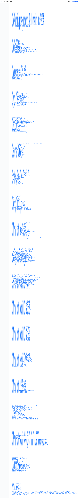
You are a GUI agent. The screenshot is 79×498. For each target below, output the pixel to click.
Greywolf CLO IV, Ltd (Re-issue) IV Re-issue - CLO (19, 126)
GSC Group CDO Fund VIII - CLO (17, 469)
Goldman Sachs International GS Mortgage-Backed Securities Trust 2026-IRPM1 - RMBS (25, 402)
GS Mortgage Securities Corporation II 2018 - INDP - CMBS (21, 328)
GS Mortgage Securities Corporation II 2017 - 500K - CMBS (21, 312)
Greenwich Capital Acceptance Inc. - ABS (18, 55)
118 (21, 493)
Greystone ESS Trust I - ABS (16, 119)
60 (14, 5)
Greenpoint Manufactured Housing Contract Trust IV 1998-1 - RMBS (22, 30)
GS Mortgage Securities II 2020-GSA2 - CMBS (19, 363)
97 (58, 5)
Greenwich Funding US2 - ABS (16, 72)
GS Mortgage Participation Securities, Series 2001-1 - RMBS (21, 220)
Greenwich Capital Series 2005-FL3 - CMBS (18, 64)
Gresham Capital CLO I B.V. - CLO (17, 79)
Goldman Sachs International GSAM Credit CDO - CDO (20, 435)
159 (13, 494)
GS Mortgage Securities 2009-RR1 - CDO (18, 225)
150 (66, 493)
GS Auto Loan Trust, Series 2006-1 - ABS (18, 204)
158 (12, 494)
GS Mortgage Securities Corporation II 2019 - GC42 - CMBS (21, 342)
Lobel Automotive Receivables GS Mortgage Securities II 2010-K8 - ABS (23, 261)
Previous (13, 4)
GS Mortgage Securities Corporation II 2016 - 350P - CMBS (21, 304)
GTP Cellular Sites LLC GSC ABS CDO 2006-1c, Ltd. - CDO (21, 454)
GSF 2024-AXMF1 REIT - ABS (16, 483)
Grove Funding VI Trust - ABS (16, 184)
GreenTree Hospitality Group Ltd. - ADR (18, 52)
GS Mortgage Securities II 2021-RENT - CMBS (19, 376)
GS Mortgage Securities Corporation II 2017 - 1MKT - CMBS (21, 310)
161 (16, 494)
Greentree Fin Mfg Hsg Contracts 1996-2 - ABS (19, 48)
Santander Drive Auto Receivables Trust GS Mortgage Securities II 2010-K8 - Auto (24, 284)
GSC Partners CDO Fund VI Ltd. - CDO (18, 473)
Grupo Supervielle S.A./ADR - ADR (17, 194)
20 (32, 4)
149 (65, 493)
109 (75, 5)
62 (16, 5)
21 (33, 4)
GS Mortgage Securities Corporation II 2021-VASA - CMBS (21, 353)
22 (34, 4)
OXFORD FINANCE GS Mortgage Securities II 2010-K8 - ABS (21, 276)
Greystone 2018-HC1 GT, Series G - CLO (18, 100)
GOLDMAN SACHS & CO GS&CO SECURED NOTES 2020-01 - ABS (22, 407)
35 (49, 4)
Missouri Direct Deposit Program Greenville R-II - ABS (20, 53)
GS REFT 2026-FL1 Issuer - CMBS (17, 404)
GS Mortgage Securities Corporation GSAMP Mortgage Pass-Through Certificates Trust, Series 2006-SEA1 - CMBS (29, 446)
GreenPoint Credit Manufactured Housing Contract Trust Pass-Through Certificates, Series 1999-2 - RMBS (28, 15)
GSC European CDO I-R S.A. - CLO (17, 461)
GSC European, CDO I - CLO (16, 463)
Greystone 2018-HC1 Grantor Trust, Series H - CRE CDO (20, 97)
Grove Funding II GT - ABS (16, 181)
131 (39, 493)
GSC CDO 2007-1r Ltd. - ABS (16, 459)
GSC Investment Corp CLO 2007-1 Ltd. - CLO (19, 470)
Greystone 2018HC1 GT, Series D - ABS (18, 99)
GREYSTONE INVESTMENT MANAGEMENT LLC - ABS (20, 120)
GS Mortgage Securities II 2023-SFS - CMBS (19, 385)
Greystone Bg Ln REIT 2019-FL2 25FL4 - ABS (19, 104)
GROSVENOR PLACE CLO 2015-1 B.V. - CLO (18, 149)
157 (76, 493)
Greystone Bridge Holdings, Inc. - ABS (18, 105)
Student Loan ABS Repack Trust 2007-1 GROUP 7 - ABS (20, 174)
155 (73, 493)
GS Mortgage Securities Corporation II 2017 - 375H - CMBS (21, 311)
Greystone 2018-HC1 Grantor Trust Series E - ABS (19, 93)
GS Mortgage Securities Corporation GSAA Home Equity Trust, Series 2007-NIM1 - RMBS (25, 433)
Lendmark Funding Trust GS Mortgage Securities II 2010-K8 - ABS (22, 258)
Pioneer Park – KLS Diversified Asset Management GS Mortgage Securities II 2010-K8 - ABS (26, 277)
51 (68, 4)
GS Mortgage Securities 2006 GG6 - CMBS (18, 224)
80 (38, 5)
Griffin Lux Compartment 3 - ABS (17, 130)
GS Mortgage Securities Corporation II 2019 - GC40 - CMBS (21, 341)
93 (53, 5)
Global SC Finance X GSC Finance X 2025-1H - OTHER (20, 468)
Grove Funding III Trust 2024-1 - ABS (17, 183)
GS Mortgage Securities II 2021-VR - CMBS (18, 382)
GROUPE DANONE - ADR (16, 178)
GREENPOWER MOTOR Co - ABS (17, 37)
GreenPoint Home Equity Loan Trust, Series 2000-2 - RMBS (21, 26)
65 (20, 5)
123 (28, 493)
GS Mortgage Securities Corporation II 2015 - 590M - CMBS (21, 299)
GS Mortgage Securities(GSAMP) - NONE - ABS (19, 232)
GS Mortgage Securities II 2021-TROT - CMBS (19, 381)
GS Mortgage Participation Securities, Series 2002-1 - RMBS (21, 222)
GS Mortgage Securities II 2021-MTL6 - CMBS (19, 375)
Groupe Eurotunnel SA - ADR (16, 179)
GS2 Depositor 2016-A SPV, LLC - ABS (18, 413)
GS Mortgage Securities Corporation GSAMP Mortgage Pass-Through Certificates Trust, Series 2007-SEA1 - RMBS (29, 447)
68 (23, 5)
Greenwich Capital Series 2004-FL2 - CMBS (19, 62)
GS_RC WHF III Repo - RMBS (16, 411)
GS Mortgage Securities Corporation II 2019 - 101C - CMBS (21, 333)
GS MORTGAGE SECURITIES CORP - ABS (18, 228)
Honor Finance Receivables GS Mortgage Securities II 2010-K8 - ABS (22, 249)
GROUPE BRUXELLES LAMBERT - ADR (18, 177)
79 (37, 5)
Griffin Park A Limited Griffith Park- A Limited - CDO (19, 133)
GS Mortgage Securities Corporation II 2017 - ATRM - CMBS (21, 314)
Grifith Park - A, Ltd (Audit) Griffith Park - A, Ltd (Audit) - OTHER (21, 132)
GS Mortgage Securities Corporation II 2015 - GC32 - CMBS (21, 302)
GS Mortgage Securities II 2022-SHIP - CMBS (19, 383)
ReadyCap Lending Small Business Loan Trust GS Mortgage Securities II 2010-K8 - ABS (25, 279)
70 (26, 5)
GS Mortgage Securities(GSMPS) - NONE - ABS (19, 234)
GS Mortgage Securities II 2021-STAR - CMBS (19, 379)
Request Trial (74, 1)
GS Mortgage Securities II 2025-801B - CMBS (19, 388)
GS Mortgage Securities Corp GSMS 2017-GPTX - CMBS (20, 229)
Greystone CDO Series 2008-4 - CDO (18, 107)
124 (29, 493)
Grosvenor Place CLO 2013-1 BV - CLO (18, 148)
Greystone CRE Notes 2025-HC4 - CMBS (18, 118)
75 (32, 5)
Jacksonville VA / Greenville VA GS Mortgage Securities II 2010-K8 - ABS (23, 251)
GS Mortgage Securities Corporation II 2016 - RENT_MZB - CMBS (22, 309)
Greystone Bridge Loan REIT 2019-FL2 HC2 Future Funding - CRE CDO (22, 106)
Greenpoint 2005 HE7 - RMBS (16, 10)
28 (41, 4)
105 (69, 5)
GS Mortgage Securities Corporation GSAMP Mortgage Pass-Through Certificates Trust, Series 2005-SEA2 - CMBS (29, 445)
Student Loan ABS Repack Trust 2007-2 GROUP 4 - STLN (21, 169)
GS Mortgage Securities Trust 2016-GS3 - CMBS (19, 391)
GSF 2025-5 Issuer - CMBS (16, 484)
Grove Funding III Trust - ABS (16, 182)
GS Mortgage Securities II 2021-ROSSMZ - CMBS (19, 378)
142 (55, 493)
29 (42, 4)
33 (47, 4)
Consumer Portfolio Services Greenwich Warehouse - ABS (21, 75)
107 (72, 5)
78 (35, 5)
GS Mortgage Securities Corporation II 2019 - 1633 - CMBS (21, 334)
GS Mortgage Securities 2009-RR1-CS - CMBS (19, 226)
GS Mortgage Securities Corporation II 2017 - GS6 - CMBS (21, 317)
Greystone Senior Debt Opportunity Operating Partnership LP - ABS (22, 122)
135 (45, 493)
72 (28, 5)
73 (29, 5)
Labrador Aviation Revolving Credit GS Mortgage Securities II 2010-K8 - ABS (23, 257)
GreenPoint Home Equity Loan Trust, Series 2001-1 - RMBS (21, 28)
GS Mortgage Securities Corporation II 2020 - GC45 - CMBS (21, 349)
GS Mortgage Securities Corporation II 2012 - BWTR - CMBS (21, 288)
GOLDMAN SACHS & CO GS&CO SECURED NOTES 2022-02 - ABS (22, 409)
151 (67, 493)
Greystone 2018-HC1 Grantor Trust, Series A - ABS (19, 94)
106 (71, 5)
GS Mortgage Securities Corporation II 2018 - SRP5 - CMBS (21, 330)
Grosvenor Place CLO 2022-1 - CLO (17, 150)
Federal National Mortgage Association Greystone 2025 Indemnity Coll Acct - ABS (24, 102)
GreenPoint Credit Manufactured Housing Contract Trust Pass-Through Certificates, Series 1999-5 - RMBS (28, 18)
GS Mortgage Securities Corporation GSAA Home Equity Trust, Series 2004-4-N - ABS (25, 419)
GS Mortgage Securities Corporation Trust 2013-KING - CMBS (21, 357)
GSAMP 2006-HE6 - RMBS (16, 437)
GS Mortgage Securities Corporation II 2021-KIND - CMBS (21, 352)
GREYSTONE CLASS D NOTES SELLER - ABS (19, 108)
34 (48, 4)
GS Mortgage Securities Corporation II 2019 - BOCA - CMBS (21, 337)
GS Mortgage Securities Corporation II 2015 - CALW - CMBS (21, 300)
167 (24, 494)
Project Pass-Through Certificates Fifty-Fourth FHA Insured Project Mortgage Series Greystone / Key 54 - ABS (28, 90)
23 (35, 4)
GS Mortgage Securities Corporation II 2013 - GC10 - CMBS (21, 291)
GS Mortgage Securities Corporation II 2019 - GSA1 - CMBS (21, 343)
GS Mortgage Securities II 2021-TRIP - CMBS (19, 380)
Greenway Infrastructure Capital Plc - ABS (18, 54)
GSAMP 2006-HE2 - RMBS (16, 436)
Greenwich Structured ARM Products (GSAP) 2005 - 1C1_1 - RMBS (22, 73)
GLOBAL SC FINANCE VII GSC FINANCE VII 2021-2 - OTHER (21, 467)
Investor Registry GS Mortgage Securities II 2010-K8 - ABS (21, 250)
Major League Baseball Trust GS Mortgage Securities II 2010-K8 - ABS (22, 264)
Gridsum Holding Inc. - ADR (16, 129)
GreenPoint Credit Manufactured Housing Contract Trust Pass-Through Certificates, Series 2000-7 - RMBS (28, 23)
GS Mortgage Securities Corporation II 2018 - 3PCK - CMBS (21, 324)
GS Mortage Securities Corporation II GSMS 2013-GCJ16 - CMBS (22, 210)
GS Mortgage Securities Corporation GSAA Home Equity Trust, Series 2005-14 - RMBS (25, 422)
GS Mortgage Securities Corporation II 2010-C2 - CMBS (20, 286)
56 (74, 4)
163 (19, 494)
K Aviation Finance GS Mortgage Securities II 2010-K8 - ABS (21, 254)
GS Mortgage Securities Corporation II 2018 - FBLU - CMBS (21, 326)
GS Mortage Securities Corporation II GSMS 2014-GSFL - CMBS (21, 211)
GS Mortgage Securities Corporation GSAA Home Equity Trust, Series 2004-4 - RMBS (25, 418)
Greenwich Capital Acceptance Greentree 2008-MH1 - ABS (21, 47)
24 (36, 4)
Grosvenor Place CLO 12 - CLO (17, 147)
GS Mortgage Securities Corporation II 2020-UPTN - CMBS (21, 351)
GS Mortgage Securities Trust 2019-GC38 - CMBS (19, 393)
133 (42, 493)
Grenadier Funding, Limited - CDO (17, 78)
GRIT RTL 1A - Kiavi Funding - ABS (17, 140)
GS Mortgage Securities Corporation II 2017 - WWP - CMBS (21, 323)
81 (39, 5)
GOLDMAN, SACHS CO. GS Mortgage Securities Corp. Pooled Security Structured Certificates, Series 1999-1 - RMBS (29, 237)
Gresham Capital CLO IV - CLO (16, 82)
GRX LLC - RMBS (14, 197)
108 (73, 5)
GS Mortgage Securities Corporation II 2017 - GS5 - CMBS (21, 316)
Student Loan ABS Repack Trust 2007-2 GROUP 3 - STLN (21, 167)
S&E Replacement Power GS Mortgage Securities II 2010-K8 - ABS (22, 283)
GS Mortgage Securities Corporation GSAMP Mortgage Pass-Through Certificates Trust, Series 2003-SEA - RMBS (29, 439)
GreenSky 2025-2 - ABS (16, 40)
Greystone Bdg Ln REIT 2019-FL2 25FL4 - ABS (19, 103)
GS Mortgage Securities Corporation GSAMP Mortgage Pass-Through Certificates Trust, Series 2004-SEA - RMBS (29, 442)
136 (46, 493)
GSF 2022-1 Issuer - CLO (16, 481)
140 (52, 493)
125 (31, 493)
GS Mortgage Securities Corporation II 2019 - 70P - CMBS (21, 336)
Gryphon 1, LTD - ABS (15, 198)
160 (14, 494)
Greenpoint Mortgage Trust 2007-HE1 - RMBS (19, 35)
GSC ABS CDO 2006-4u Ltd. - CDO (17, 457)
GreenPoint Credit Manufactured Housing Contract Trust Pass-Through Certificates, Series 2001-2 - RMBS (28, 24)
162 (17, 494)
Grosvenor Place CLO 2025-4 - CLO (17, 155)
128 (35, 493)
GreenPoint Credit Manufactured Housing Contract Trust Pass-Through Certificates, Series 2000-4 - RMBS (28, 20)
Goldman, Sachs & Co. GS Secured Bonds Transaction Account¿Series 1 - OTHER (24, 405)
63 (17, 5)
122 (27, 493)
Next (26, 494)
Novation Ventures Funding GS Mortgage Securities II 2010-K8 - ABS (22, 272)
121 (25, 493)
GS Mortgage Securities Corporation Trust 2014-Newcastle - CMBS (22, 359)
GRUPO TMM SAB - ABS (16, 196)
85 (44, 5)
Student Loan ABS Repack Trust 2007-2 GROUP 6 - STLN (21, 173)
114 (16, 493)
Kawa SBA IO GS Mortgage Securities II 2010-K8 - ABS (20, 253)
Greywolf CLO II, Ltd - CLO (16, 124)
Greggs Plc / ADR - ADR (15, 77)
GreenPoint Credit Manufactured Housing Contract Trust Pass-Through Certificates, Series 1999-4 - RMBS (28, 17)
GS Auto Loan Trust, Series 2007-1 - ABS (18, 205)
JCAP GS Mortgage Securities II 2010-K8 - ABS (19, 252)
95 (56, 5)
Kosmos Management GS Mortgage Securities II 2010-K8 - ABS (21, 255)
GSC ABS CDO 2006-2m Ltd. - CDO (17, 455)
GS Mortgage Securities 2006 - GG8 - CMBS (19, 223)
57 (75, 4)
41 (56, 4)
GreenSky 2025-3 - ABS (16, 41)
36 (50, 4)
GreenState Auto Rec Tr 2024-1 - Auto (18, 44)
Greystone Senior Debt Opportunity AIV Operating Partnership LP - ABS (23, 121)
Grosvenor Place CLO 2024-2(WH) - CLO (18, 152)
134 (43, 493)
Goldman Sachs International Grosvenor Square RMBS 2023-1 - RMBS (22, 159)
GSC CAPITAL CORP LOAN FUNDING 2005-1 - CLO (19, 458)
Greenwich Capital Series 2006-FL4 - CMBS (19, 67)
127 (34, 493)
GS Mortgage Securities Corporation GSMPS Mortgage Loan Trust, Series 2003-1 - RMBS (25, 238)
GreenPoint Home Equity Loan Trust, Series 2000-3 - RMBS (21, 27)
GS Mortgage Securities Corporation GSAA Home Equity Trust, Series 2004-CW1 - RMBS (25, 420)
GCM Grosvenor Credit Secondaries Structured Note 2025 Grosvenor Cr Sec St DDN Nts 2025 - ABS (27, 143)
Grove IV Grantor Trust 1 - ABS (16, 185)
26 (39, 4)
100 (62, 5)
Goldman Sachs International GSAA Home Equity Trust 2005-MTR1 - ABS (23, 417)
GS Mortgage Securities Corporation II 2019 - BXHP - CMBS (21, 338)
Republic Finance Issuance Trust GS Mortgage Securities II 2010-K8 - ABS (23, 281)
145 (59, 493)
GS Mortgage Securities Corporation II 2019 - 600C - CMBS (21, 335)
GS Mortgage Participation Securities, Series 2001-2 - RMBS (21, 221)
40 (55, 4)
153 (70, 493)
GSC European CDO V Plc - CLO (17, 462)
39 (54, 4)
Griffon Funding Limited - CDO (16, 134)
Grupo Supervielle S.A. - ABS (16, 193)
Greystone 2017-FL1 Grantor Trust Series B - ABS (19, 92)
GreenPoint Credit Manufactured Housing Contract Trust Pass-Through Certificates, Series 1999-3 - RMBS (28, 16)
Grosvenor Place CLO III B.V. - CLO (17, 158)
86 (45, 5)
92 (52, 5)
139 (50, 493)
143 (56, 493)
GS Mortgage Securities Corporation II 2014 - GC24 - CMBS (21, 297)
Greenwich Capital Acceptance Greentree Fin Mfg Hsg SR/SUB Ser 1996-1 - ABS (24, 51)
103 (66, 5)
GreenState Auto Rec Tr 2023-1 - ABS (18, 43)
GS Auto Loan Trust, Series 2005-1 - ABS (18, 203)
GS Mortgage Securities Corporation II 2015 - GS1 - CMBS (21, 303)
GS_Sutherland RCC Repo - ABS (17, 412)
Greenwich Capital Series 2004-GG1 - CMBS (19, 63)
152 (69, 493)
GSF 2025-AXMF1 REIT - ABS (16, 487)
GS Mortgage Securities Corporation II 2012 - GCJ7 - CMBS (21, 289)
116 (19, 493)
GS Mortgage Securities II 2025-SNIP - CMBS (19, 389)
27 (40, 4)
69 (25, 5)
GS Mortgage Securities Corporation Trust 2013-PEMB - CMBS (21, 358)
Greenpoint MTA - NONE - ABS (17, 36)
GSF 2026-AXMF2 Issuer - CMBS (17, 488)
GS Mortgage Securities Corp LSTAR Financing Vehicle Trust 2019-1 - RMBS (23, 231)
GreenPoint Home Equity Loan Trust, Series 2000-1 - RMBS (21, 25)
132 (41, 493)
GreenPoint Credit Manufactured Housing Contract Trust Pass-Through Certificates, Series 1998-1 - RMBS (28, 13)
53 (70, 4)
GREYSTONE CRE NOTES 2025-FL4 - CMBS (19, 117)
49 (66, 4)
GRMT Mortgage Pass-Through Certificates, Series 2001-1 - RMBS (22, 142)
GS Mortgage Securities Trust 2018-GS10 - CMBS (19, 392)
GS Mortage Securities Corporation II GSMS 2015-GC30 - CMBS (21, 212)
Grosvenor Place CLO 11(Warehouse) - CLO (18, 146)
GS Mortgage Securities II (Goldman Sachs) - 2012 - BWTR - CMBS (22, 361)
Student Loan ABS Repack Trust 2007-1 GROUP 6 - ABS (20, 172)
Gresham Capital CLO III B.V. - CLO (17, 81)
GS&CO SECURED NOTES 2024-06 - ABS (18, 410)
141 (53, 493)
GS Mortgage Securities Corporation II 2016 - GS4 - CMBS (21, 307)
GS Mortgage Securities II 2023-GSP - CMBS (19, 384)
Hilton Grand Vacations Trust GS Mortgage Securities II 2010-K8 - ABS (22, 248)
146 (60, 493)
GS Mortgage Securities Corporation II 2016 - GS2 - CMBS (21, 306)
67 (22, 5)
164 (20, 494)
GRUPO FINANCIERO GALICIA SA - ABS (18, 192)
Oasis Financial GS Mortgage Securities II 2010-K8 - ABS (20, 274)
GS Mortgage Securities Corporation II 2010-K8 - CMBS (20, 287)
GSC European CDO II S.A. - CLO (17, 460)
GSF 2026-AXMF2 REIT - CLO (16, 489)
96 (57, 5)
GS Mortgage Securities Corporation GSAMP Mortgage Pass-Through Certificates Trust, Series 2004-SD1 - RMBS (29, 441)
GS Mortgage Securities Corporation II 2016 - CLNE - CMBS (21, 305)
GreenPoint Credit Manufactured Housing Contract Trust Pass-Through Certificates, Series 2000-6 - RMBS (28, 22)
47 (63, 4)
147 (62, 493)
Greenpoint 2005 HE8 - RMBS (16, 11)
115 (18, 493)
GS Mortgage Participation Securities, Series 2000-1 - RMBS (21, 219)
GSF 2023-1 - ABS (15, 482)
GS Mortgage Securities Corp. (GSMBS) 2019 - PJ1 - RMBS (21, 233)
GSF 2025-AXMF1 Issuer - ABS (16, 486)
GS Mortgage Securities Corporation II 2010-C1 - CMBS (20, 285)
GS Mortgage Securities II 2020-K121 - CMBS (19, 365)
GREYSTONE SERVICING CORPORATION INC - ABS (20, 123)
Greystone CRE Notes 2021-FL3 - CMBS (18, 114)
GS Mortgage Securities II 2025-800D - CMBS (19, 387)
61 (15, 5)
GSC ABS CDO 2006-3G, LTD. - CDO (17, 456)
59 (13, 5)
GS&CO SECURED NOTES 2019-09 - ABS (18, 406)
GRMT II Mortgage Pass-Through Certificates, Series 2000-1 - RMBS (22, 141)
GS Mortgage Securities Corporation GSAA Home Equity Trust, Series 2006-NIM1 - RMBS (25, 428)
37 (51, 4)
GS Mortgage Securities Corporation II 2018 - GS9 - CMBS (21, 327)
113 (15, 493)
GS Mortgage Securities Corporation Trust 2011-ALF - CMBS (21, 355)
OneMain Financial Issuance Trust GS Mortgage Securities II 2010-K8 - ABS (23, 275)
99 (61, 5)
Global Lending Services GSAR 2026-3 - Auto (19, 448)
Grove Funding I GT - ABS (16, 180)
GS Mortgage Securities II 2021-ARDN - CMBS (19, 368)
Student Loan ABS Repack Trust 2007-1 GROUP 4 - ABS (20, 168)
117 (20, 493)
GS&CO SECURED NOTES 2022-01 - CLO (18, 408)
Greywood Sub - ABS (15, 128)
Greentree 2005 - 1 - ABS (16, 45)
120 (24, 493)
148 (63, 493)
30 (43, 4)
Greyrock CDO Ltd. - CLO (16, 89)
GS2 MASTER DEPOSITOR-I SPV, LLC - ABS (18, 415)
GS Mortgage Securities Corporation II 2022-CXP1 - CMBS (21, 354)
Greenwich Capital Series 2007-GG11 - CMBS (19, 69)
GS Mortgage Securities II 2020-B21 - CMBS (18, 362)
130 (38, 493)
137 (48, 493)
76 (33, 5)
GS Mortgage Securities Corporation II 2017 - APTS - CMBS (21, 313)
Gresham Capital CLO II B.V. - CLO (17, 80)
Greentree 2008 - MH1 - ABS (16, 46)
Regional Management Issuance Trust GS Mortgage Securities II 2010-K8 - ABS (24, 280)
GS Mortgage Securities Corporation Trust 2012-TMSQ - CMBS (21, 356)
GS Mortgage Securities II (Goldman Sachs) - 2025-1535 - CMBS (22, 239)
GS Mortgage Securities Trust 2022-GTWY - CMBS (20, 396)
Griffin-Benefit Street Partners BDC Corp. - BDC (19, 131)
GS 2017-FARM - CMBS (15, 200)
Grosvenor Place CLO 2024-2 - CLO (17, 151)
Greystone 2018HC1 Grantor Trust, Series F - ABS (19, 96)
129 (36, 493)
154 (71, 493)
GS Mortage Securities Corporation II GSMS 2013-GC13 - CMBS (21, 209)
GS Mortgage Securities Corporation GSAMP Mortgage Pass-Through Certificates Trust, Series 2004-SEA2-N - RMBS (30, 444)
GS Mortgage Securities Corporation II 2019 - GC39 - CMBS (21, 340)
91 (51, 5)
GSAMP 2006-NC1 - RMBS (16, 438)
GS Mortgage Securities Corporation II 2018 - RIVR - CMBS (21, 329)
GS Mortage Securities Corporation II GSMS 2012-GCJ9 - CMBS (21, 208)
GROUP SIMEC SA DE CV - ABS (17, 176)
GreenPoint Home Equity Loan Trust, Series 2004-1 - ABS (20, 29)
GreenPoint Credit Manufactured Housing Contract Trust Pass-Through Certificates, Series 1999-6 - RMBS (28, 19)
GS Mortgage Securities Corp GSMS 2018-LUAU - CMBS (20, 230)
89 (49, 5)
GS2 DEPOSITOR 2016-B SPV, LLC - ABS (18, 414)
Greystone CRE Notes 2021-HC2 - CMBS (18, 115)
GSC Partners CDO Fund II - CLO (17, 471)
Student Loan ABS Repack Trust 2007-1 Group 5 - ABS (20, 170)
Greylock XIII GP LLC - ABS (16, 88)
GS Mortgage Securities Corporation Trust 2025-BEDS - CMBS (21, 360)
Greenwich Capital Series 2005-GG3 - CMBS (19, 65)
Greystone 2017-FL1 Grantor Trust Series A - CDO (19, 91)
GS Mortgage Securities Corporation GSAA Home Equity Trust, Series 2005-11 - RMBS (25, 421)
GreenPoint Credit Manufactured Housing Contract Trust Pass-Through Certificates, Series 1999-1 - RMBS (28, 14)
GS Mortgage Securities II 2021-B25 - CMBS (18, 369)
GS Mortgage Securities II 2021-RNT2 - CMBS (19, 377)
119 (23, 493)
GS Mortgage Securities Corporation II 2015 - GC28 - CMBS (21, 301)
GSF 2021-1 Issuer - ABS (15, 480)
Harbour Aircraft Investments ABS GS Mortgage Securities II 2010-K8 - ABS (23, 246)
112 (14, 493)
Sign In (69, 1)
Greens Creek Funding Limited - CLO (17, 38)
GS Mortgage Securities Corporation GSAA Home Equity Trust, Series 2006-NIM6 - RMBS (25, 432)
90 (50, 5)
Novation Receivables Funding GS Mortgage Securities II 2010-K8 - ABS (23, 271)
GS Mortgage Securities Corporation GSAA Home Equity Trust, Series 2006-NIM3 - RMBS (25, 429)
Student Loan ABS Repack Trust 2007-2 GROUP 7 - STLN (21, 175)
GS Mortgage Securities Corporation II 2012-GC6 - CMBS (20, 290)
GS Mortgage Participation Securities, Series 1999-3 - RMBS (21, 218)
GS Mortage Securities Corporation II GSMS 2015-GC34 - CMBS (21, 213)
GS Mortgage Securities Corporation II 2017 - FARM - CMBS (21, 315)
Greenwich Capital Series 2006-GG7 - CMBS (19, 68)
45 (61, 4)
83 (41, 5)
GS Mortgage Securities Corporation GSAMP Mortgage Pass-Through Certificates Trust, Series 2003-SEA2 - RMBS (29, 440)
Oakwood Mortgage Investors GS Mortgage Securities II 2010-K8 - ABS (23, 273)
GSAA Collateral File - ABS (16, 416)
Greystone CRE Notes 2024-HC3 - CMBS (18, 116)
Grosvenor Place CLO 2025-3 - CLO (17, 153)
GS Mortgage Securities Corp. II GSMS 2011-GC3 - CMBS (20, 235)
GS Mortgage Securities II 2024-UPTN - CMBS (19, 386)
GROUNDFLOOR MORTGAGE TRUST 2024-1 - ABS (19, 160)
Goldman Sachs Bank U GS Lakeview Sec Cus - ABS (20, 207)
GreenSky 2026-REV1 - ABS (16, 42)
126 (32, 493)
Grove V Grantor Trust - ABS (16, 186)
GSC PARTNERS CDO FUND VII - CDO (18, 474)
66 (21, 5)
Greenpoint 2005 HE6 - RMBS (16, 9)
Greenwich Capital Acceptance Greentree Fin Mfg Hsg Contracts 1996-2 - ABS (24, 49)
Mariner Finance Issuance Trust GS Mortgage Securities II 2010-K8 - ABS (23, 265)
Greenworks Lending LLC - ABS (17, 76)
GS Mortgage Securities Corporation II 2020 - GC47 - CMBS (21, 350)
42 (57, 4)
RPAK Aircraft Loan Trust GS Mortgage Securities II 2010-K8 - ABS (22, 282)
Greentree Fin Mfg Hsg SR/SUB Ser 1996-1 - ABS (19, 50)
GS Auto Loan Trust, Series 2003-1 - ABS (18, 202)
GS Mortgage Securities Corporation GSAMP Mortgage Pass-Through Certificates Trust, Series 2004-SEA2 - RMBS (29, 443)
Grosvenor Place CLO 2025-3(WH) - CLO (18, 154)
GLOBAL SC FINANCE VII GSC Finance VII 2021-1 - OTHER (20, 466)
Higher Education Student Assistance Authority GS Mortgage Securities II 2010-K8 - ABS (25, 247)
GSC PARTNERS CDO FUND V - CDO (17, 472)
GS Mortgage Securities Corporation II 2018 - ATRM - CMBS (21, 325)
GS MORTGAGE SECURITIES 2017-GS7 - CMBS (19, 227)
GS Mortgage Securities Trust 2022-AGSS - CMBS (19, 395)
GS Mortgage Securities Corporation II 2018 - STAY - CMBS (21, 331)
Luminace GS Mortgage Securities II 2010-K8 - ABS (20, 262)
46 (62, 4)
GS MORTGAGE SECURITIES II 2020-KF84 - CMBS (19, 366)
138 (49, 493)
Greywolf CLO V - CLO (15, 127)
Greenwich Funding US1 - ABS (16, 71)
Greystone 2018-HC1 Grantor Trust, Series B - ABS (19, 95)
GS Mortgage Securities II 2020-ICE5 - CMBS (19, 364)
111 (13, 493)
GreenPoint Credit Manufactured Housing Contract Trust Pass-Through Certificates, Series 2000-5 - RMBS (28, 21)
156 (74, 493)
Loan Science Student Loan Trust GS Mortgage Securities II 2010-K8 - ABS (23, 260)
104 (68, 5)
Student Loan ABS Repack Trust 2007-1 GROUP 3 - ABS (20, 166)
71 (27, 5)
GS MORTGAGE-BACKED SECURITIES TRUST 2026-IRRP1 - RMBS (22, 403)
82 (40, 5)
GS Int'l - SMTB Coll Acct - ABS (17, 206)
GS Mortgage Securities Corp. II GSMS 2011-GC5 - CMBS (20, 236)
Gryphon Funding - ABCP (16, 199)
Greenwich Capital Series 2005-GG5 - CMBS (19, 66)
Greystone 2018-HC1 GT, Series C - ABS (18, 98)
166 (23, 494)
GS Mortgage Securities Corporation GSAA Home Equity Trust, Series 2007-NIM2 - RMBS (25, 434)
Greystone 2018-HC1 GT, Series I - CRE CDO (19, 101)
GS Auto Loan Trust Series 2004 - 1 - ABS (18, 201)
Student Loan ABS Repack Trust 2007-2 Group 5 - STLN (20, 171)
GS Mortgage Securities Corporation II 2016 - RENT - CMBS (21, 308)
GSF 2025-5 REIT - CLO (15, 485)
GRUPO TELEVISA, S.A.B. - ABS (17, 195)
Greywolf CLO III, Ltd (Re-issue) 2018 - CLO (18, 125)
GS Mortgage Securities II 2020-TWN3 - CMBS (19, 367)
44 (60, 4)
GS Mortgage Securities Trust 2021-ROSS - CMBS (19, 394)
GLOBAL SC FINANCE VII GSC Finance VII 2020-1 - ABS (20, 465)
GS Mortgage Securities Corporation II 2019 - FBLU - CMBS (21, 339)
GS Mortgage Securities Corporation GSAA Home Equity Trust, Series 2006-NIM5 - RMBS (25, 431)
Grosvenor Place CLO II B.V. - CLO (17, 157)
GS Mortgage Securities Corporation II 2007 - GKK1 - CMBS (21, 245)
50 (67, 4)
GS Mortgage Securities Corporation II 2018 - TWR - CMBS (21, 332)
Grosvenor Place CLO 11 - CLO (16, 145)
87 (46, 5)
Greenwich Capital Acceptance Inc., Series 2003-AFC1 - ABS (21, 56)
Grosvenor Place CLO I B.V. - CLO (17, 156)
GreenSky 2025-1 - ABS (15, 39)
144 (57, 493)
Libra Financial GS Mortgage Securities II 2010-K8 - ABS (20, 259)
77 (34, 5)
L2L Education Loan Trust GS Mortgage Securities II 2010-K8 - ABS (22, 256)
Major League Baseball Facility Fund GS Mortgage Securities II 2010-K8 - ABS (24, 263)
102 (65, 5)
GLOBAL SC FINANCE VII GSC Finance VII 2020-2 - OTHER (21, 464)
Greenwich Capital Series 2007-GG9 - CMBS (19, 70)
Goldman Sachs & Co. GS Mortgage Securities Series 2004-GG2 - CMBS (23, 390)
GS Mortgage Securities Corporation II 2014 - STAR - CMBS (21, 298)
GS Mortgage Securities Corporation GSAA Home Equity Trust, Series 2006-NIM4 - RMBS (25, 430)
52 (69, 4)
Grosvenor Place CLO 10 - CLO (17, 144)
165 (21, 494)
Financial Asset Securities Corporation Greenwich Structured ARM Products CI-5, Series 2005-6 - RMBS (27, 74)
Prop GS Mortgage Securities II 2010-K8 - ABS (19, 278)
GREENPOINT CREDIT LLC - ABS (17, 12)
